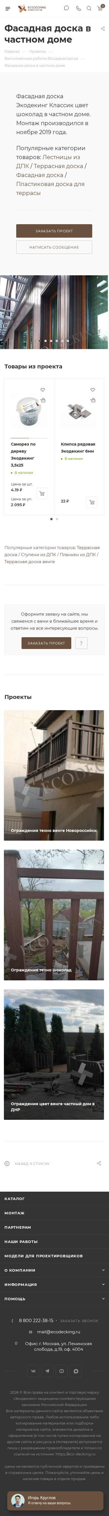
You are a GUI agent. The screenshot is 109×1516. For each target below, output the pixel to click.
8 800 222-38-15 (36, 1320)
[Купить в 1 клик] (42, 400)
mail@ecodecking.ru (58, 1331)
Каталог (14, 1198)
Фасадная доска (39, 175)
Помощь (14, 1299)
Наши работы (21, 1241)
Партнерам (17, 1227)
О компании (19, 1270)
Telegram (47, 1371)
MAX (76, 1371)
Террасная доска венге (29, 561)
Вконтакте (33, 1371)
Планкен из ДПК (78, 554)
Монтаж (14, 1213)
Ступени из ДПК (38, 554)
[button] (40, 341)
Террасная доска (58, 166)
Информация (20, 1284)
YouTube (62, 1371)
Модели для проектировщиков (43, 1256)
